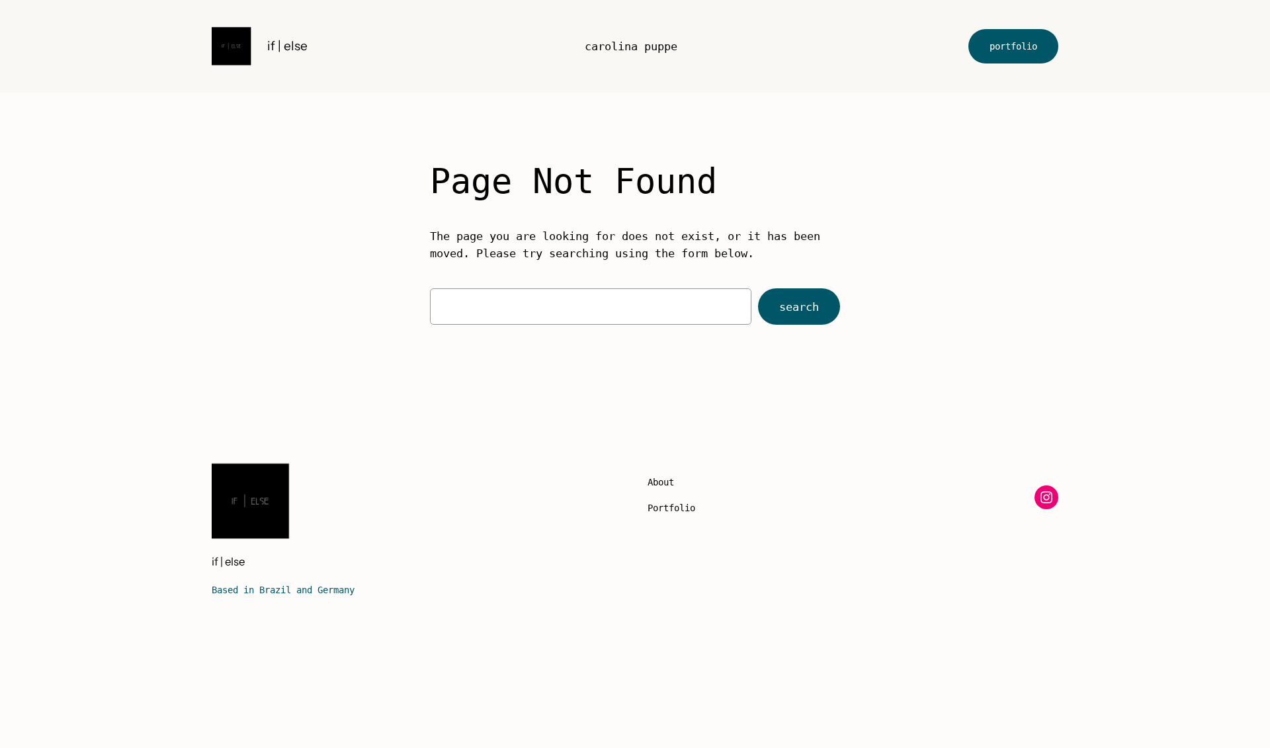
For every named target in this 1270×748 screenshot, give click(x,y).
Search (799, 306)
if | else (287, 46)
